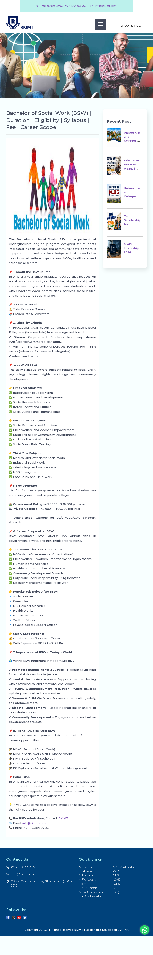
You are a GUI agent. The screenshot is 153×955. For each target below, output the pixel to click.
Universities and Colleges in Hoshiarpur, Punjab (132, 196)
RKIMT (63, 818)
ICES (116, 884)
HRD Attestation (91, 896)
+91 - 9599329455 (23, 867)
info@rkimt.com (105, 5)
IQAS (116, 888)
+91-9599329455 (52, 5)
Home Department (89, 886)
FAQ (116, 892)
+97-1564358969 (76, 5)
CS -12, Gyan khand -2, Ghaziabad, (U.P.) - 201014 (41, 883)
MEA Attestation (91, 892)
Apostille (86, 867)
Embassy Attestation (87, 873)
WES (116, 871)
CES (116, 875)
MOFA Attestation (127, 867)
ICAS (116, 879)
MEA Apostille (89, 879)
